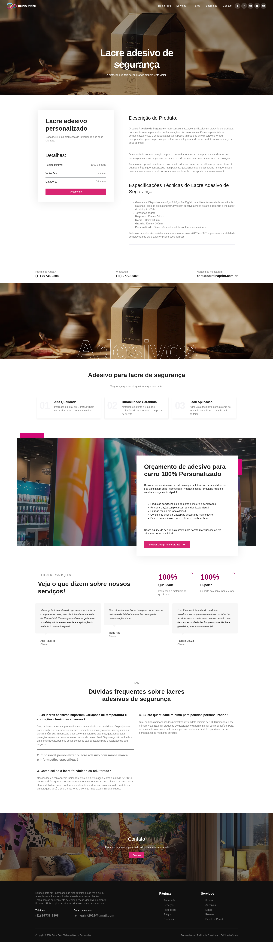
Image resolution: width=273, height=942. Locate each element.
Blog (197, 5)
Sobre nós (211, 5)
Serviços (181, 5)
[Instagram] (244, 6)
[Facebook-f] (237, 6)
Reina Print (164, 5)
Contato (227, 5)
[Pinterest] (250, 6)
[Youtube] (257, 6)
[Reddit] (263, 6)
